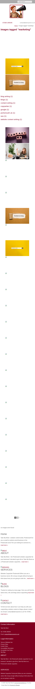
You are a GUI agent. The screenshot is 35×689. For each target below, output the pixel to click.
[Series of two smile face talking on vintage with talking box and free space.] (17, 296)
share (1, 620)
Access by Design (15, 685)
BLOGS (5, 586)
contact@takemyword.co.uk (27, 22)
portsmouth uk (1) (8, 113)
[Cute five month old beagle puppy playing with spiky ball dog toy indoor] (17, 345)
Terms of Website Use (6, 642)
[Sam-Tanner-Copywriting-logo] (17, 11)
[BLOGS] (17, 583)
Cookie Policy (4, 646)
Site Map (3, 652)
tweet (4, 620)
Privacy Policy (4, 644)
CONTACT (6, 603)
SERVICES (6, 569)
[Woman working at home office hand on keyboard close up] (17, 506)
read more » (4, 545)
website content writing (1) (11, 119)
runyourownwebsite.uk (20, 682)
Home (4, 534)
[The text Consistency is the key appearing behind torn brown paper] (17, 82)
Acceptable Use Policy (7, 650)
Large (28, 687)
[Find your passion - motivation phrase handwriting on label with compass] (17, 313)
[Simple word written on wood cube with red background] (17, 377)
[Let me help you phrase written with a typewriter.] (17, 329)
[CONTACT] (17, 600)
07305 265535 (7, 23)
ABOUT (5, 553)
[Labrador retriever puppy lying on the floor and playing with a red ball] (17, 264)
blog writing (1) (7, 96)
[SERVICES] (17, 567)
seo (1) (3, 116)
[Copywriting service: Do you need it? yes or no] (17, 474)
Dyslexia (30, 687)
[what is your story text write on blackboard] (17, 458)
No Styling (33, 687)
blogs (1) (4, 100)
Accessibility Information (7, 648)
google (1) (5, 110)
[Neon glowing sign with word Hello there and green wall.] (17, 200)
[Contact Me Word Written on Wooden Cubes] (17, 135)
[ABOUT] (17, 550)
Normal (25, 687)
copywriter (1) (6, 106)
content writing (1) (8, 103)
